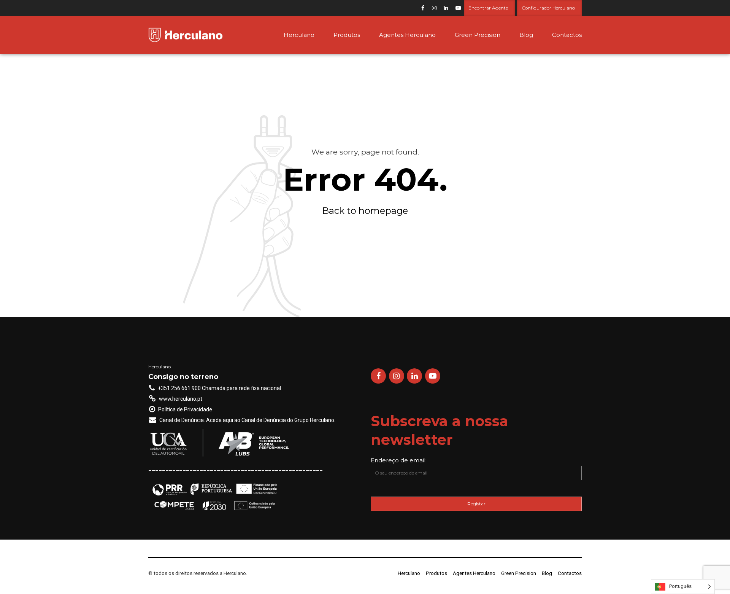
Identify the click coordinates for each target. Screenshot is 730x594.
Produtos (346, 34)
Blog (526, 34)
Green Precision (477, 34)
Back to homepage (365, 210)
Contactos (567, 34)
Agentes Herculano (407, 34)
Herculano (299, 34)
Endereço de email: (399, 460)
